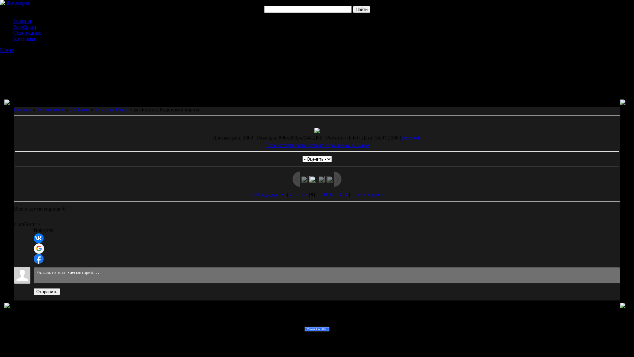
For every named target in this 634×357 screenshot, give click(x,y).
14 (345, 194)
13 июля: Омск (111, 109)
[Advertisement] (317, 69)
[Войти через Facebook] (39, 259)
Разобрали (24, 27)
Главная (22, 21)
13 (338, 194)
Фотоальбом (51, 109)
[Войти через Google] (39, 248)
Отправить (46, 291)
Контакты (24, 39)
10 (319, 194)
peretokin (412, 137)
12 (332, 194)
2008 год (79, 109)
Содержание (27, 33)
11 (325, 194)
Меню (7, 50)
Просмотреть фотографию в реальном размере (317, 145)
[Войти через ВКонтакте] (39, 238)
